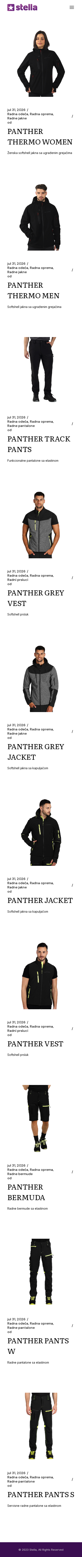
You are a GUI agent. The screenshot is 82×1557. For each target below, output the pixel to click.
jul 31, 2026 (16, 110)
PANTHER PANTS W (38, 1345)
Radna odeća (17, 114)
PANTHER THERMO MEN (33, 290)
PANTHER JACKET (40, 899)
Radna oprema (41, 114)
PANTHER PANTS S (40, 1493)
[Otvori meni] (72, 7)
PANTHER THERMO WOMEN (40, 136)
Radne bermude (20, 1174)
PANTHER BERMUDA (26, 1191)
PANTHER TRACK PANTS (38, 443)
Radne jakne (17, 118)
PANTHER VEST (35, 1043)
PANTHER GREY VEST (35, 597)
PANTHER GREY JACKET (35, 751)
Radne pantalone (21, 426)
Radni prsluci (17, 580)
